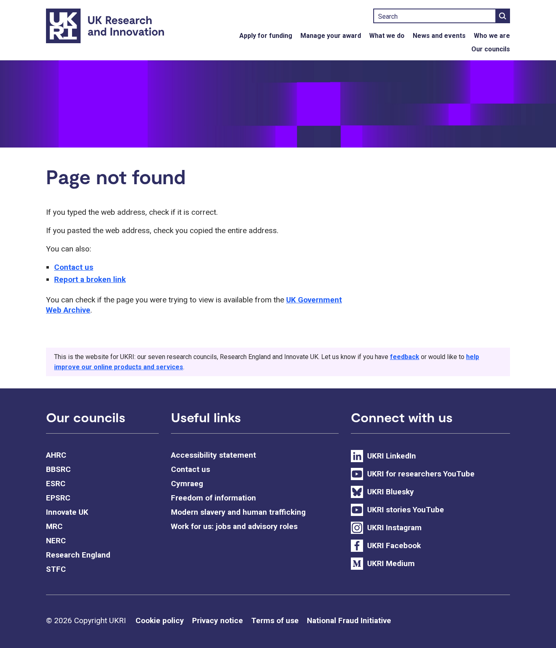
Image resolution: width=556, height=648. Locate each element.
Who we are (492, 36)
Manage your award (330, 36)
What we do (387, 36)
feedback (404, 357)
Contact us (73, 267)
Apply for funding (265, 36)
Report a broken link (90, 279)
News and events (439, 36)
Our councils (490, 49)
